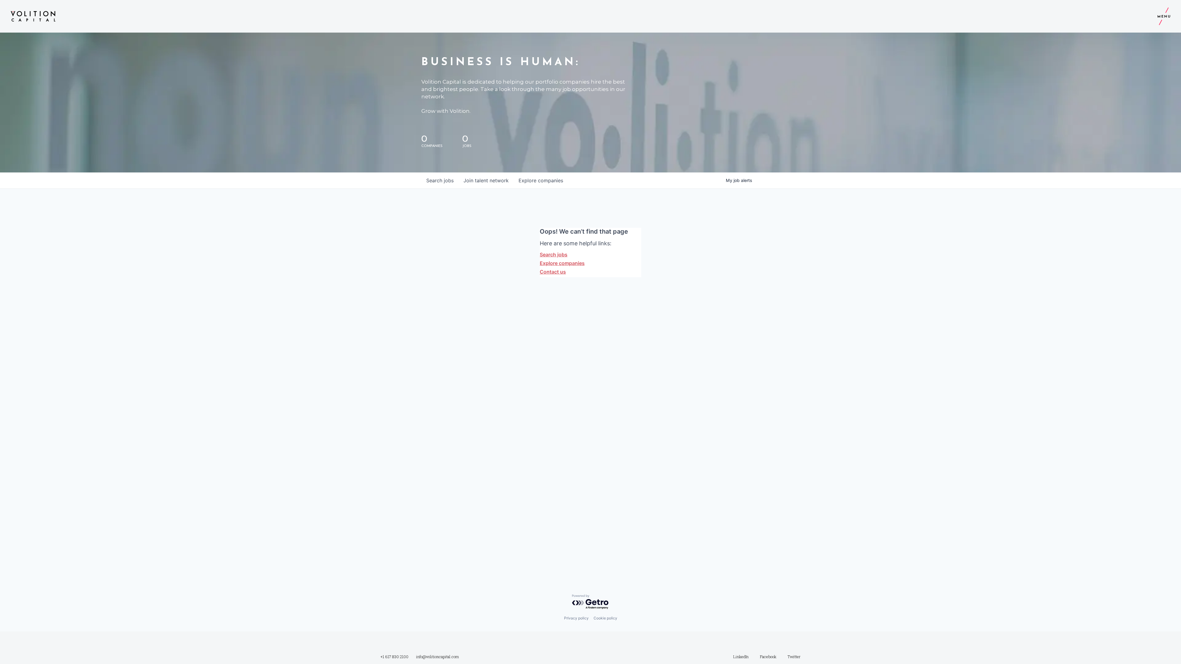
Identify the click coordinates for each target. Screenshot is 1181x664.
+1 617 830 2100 (394, 656)
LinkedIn (741, 656)
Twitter (794, 656)
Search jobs (553, 254)
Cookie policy (605, 618)
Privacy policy (576, 618)
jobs (440, 180)
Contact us (553, 272)
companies (541, 180)
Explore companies (562, 263)
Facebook (768, 656)
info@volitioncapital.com (437, 656)
